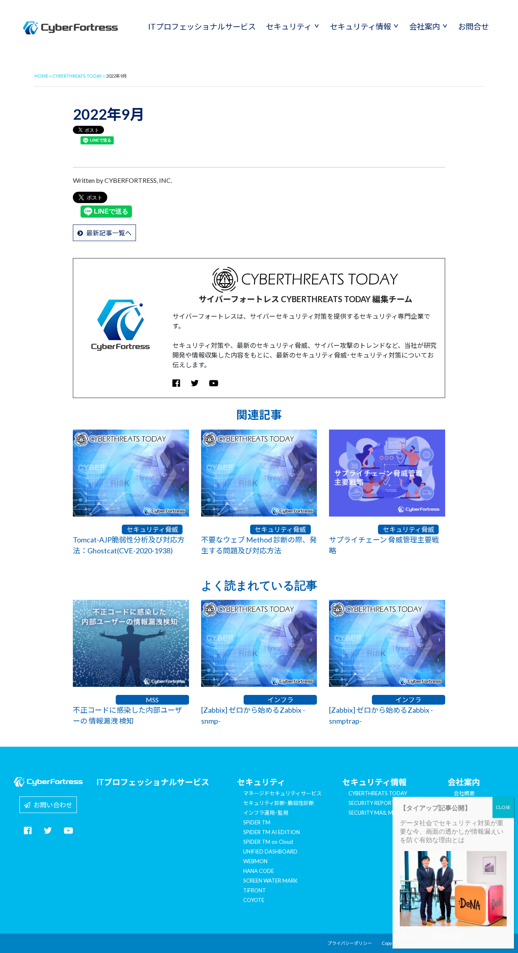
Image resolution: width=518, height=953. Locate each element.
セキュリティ (289, 26)
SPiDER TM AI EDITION (271, 832)
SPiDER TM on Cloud (268, 842)
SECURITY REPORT (371, 803)
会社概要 (464, 793)
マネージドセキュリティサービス (282, 793)
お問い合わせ (51, 805)
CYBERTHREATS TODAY (77, 75)
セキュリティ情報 (360, 26)
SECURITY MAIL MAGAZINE (382, 812)
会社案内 (424, 26)
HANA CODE (258, 871)
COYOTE (253, 900)
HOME (41, 75)
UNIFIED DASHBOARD (270, 851)
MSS (152, 699)
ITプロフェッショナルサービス (202, 26)
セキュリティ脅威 (152, 529)
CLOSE (503, 807)
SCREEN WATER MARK (270, 880)
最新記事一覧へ (107, 233)
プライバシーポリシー (349, 943)
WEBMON (255, 861)
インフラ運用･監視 (265, 812)
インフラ (280, 699)
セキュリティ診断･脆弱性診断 (278, 803)
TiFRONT (254, 890)
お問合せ (473, 26)
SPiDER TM (256, 822)
